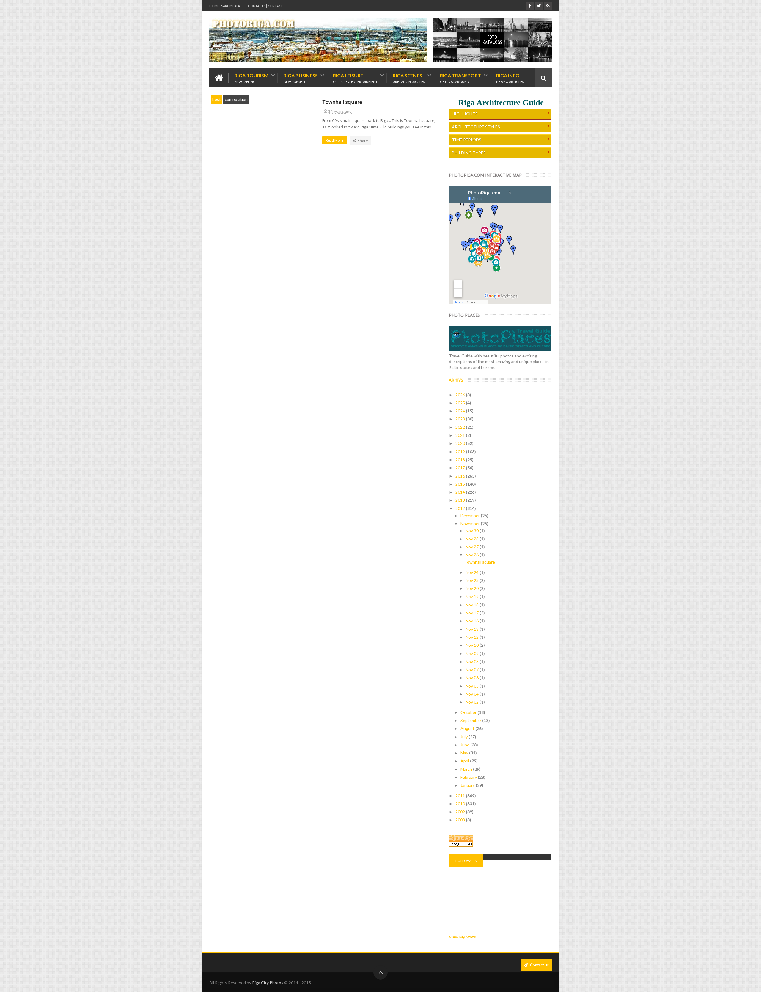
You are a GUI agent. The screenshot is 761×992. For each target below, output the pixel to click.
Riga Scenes (409, 78)
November (470, 523)
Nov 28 (472, 538)
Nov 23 (472, 580)
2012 (460, 508)
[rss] (548, 6)
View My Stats (462, 936)
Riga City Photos (267, 982)
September (471, 720)
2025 (460, 402)
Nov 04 (472, 693)
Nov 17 (472, 612)
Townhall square (342, 101)
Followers (466, 860)
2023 (460, 418)
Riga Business (301, 78)
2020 (460, 443)
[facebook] (530, 6)
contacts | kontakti (266, 6)
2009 (460, 811)
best (216, 99)
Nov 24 (472, 572)
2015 (460, 483)
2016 (460, 475)
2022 (460, 427)
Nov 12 (472, 637)
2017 (460, 467)
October (468, 712)
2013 (460, 500)
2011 (460, 795)
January (468, 785)
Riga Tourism (251, 78)
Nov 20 (472, 588)
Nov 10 (472, 645)
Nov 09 (472, 653)
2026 (460, 394)
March (466, 769)
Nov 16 (472, 620)
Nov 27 (472, 546)
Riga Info (510, 78)
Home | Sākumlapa (224, 6)
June (465, 744)
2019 (460, 451)
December (470, 515)
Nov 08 (472, 661)
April (465, 760)
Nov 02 (472, 701)
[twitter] (539, 6)
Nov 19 (472, 596)
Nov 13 (472, 629)
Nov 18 (472, 604)
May (464, 752)
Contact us (539, 965)
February (469, 777)
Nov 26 (472, 554)
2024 (460, 410)
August (467, 728)
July (464, 736)
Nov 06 (472, 677)
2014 (460, 492)
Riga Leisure (355, 78)
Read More (335, 140)
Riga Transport (460, 78)
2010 (460, 803)
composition (236, 99)
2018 (460, 459)
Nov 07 (472, 669)
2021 (460, 435)
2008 (460, 819)
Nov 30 (472, 530)
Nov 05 (472, 685)
